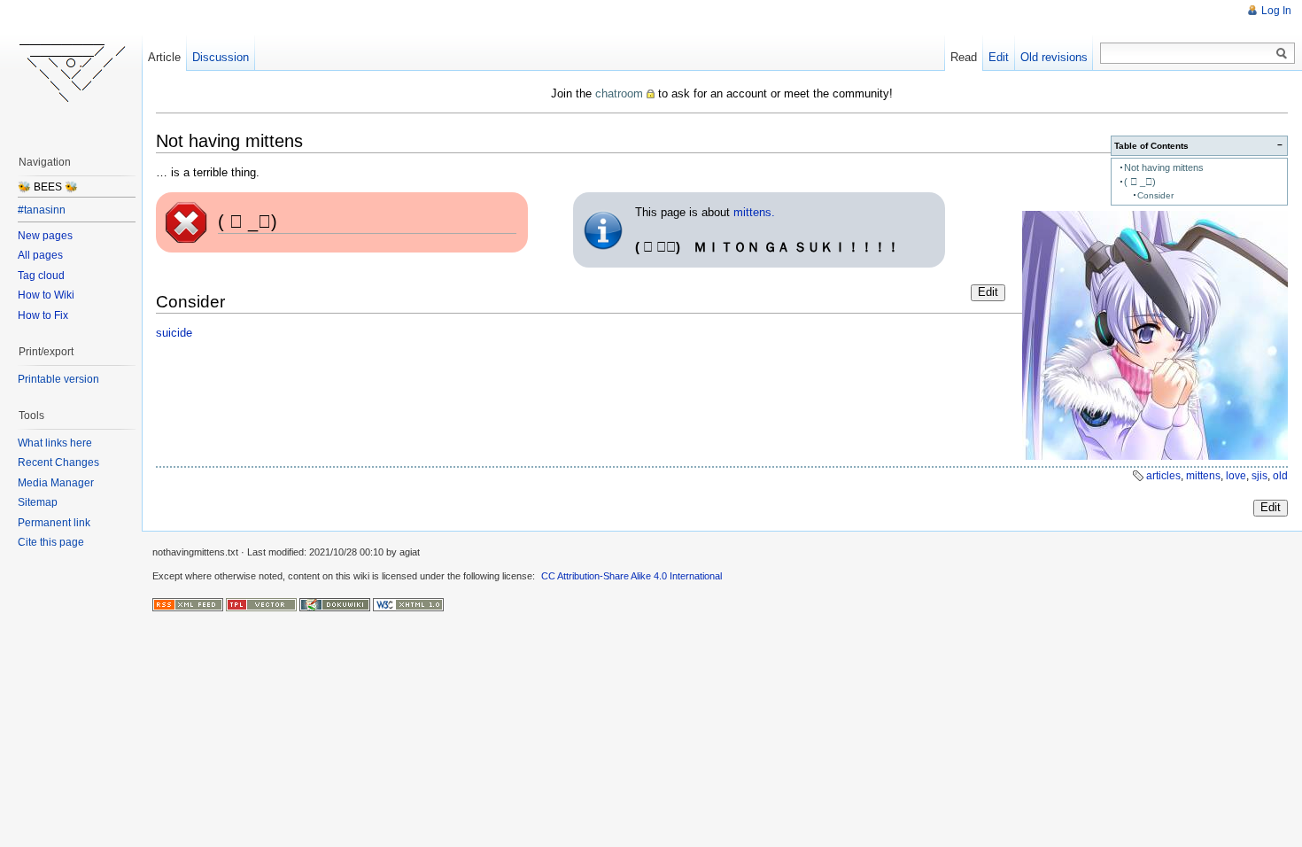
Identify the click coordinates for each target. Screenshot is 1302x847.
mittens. (754, 212)
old (1280, 476)
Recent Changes (58, 462)
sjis (1259, 476)
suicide (174, 332)
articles (1163, 476)
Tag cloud (41, 275)
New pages (45, 235)
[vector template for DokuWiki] (261, 603)
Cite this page (51, 542)
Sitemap (38, 502)
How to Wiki (46, 295)
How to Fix (43, 315)
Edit (988, 292)
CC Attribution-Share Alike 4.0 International (631, 576)
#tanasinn (42, 210)
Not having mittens (1164, 167)
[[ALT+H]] (71, 71)
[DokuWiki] (334, 603)
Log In (1276, 10)
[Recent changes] (187, 603)
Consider (1155, 195)
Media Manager (56, 483)
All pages (40, 255)
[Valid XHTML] (408, 603)
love (1236, 476)
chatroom (619, 93)
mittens (1203, 476)
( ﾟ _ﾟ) (1140, 181)
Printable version (58, 379)
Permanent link (54, 523)
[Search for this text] (1281, 54)
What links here (55, 443)
